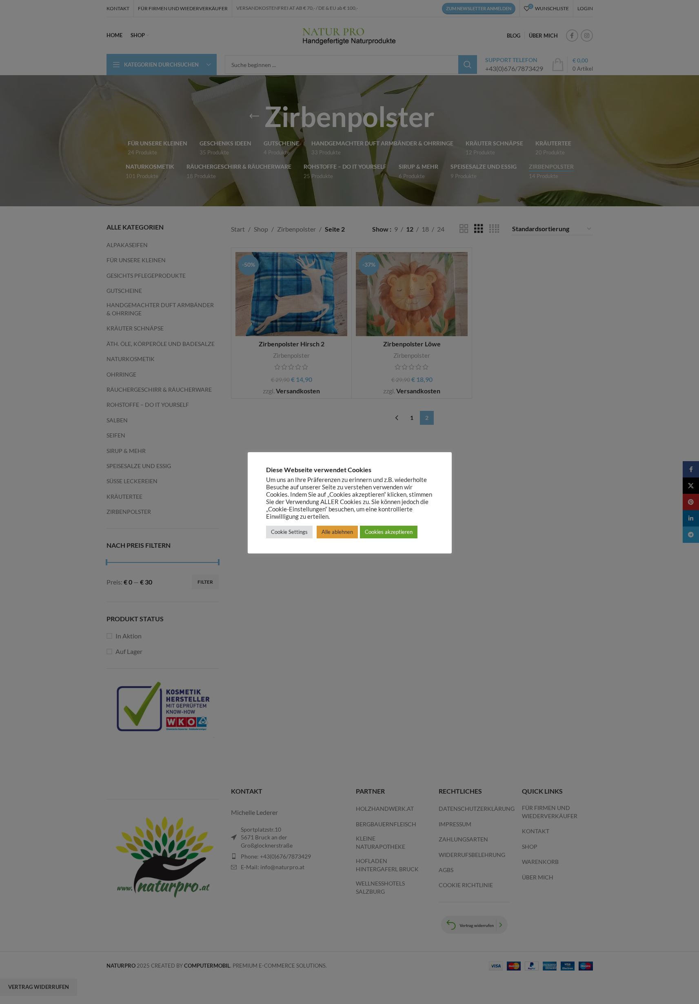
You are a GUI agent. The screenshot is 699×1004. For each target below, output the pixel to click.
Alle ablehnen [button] (337, 532)
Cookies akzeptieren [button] (389, 532)
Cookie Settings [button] (289, 532)
